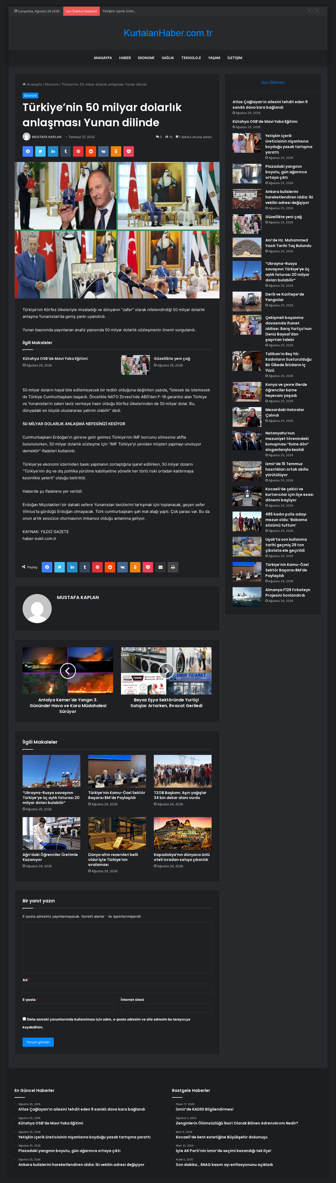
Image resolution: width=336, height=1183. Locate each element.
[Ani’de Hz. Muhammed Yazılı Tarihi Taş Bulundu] (247, 247)
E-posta (30, 999)
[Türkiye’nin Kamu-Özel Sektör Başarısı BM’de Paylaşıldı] (117, 771)
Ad (26, 980)
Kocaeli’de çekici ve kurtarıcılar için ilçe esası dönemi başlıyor (289, 494)
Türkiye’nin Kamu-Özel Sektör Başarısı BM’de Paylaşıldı (116, 795)
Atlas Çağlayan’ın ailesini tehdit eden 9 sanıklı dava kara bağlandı (270, 104)
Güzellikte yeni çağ (172, 358)
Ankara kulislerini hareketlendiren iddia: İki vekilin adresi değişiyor (289, 197)
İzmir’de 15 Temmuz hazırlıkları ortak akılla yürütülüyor (286, 469)
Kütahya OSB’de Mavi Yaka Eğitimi (55, 358)
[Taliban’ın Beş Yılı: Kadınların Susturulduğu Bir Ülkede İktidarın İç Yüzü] (247, 361)
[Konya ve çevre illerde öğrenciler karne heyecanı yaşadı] (247, 392)
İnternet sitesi (132, 999)
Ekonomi (146, 58)
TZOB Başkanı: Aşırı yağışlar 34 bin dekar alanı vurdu (180, 795)
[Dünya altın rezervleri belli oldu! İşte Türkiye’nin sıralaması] (117, 833)
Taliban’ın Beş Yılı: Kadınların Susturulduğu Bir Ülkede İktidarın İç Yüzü (288, 362)
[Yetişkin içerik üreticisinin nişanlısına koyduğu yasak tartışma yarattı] (247, 143)
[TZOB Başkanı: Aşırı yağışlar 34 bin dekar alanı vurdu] (183, 771)
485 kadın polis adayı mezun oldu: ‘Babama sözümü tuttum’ (286, 520)
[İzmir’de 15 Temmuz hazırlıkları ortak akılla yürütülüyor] (247, 471)
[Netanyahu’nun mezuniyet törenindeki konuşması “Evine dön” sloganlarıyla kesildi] (247, 440)
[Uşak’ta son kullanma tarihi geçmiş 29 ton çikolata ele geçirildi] (247, 546)
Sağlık (168, 58)
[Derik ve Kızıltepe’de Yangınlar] (247, 301)
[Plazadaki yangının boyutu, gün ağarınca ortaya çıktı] (247, 173)
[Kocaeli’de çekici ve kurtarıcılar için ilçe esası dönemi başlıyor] (247, 496)
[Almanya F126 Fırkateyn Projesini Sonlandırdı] (247, 597)
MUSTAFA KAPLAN (46, 137)
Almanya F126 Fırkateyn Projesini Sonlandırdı (287, 592)
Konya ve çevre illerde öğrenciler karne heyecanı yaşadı (286, 390)
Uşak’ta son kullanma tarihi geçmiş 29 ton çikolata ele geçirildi (286, 545)
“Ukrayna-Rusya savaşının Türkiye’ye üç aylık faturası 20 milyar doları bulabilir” (51, 797)
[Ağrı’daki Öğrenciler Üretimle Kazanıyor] (51, 833)
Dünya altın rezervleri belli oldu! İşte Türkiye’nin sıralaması (113, 859)
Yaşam (214, 58)
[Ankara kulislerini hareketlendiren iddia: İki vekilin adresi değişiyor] (247, 199)
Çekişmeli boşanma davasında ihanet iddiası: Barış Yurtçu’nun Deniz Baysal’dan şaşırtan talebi (288, 328)
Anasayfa (103, 58)
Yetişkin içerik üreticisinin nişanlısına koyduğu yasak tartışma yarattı (157, 11)
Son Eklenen (273, 82)
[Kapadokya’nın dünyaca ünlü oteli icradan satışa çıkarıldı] (183, 833)
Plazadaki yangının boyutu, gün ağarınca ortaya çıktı (286, 172)
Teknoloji (191, 58)
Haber (125, 58)
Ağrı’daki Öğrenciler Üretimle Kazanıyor (50, 857)
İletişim (235, 58)
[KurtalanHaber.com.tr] (168, 33)
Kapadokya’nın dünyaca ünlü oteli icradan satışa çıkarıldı (182, 857)
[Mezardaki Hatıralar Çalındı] (247, 417)
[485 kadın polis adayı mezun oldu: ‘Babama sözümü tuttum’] (247, 521)
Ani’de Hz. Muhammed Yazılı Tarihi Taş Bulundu (288, 243)
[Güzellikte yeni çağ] (135, 365)
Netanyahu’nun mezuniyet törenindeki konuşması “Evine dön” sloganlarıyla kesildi (287, 441)
